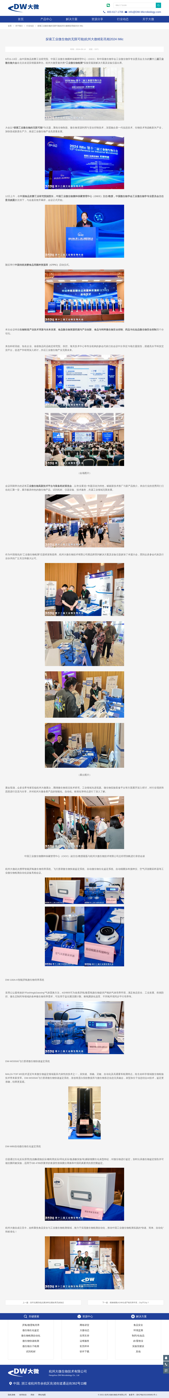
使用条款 (23, 1395)
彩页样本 (84, 1346)
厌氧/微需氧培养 (30, 1325)
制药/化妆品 (138, 1335)
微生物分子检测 (30, 1346)
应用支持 (84, 1335)
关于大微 (148, 19)
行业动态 (123, 19)
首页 (21, 19)
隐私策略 (11, 1395)
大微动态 (84, 1330)
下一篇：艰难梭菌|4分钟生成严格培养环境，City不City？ (125, 1302)
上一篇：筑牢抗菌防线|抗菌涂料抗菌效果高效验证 (43, 1302)
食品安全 (138, 1325)
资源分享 (97, 19)
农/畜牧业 (138, 1341)
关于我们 (19, 26)
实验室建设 (138, 1346)
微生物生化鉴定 (30, 1330)
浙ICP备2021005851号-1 (146, 1395)
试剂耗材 (31, 1351)
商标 (32, 1395)
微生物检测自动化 (30, 1335)
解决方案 (72, 19)
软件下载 (84, 1351)
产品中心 (46, 19)
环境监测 (138, 1330)
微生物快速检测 (30, 1341)
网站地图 (42, 1395)
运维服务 (84, 1341)
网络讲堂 (84, 1325)
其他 (138, 1351)
